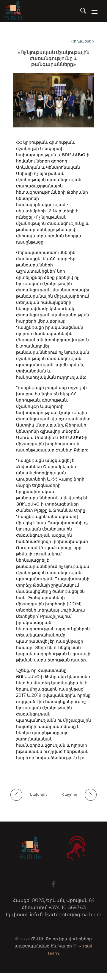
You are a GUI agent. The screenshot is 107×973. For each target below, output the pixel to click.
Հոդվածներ (82, 41)
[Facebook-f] (53, 884)
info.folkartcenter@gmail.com (65, 914)
